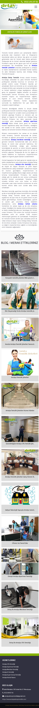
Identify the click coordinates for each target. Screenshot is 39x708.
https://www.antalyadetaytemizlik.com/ (14, 699)
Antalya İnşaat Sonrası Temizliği (11, 675)
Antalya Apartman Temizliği (10, 667)
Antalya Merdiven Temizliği (10, 669)
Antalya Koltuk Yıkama (8, 677)
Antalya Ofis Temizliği (8, 664)
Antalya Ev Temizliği (8, 672)
